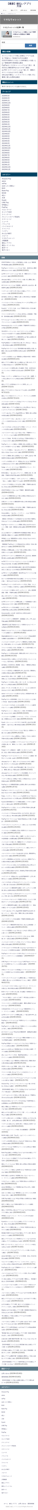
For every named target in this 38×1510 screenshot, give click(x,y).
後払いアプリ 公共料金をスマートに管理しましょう (17, 384)
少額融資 (5, 240)
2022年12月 (6, 167)
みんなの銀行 (7, 233)
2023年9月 (6, 150)
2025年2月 (6, 122)
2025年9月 (6, 105)
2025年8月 (6, 107)
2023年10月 (6, 148)
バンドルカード (7, 226)
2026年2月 (6, 98)
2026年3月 (6, 95)
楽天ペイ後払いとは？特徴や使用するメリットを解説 (17, 1204)
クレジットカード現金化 (11, 217)
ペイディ (5, 231)
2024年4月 (6, 138)
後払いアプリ (14, 10)
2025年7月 (6, 110)
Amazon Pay (6, 178)
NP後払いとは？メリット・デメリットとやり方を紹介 (18, 1215)
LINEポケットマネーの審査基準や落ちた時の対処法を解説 (19, 501)
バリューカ (6, 224)
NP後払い (5, 205)
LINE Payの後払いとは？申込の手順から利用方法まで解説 (19, 1198)
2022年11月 (6, 169)
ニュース (5, 221)
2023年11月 (6, 145)
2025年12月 (6, 103)
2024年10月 (6, 131)
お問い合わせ (23, 10)
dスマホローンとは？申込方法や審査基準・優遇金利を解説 (19, 1032)
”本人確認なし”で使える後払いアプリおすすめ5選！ (17, 1315)
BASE (4, 193)
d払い (4, 195)
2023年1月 (6, 164)
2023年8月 (6, 153)
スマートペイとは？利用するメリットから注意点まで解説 (19, 1146)
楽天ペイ (5, 247)
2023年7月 (6, 155)
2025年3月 (6, 119)
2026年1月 (6, 100)
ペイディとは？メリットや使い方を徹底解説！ (15, 1129)
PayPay (4, 207)
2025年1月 (6, 124)
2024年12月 (6, 126)
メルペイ (5, 236)
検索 (3, 42)
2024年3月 (6, 141)
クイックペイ (7, 214)
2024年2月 (6, 143)
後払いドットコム (8, 245)
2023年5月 (6, 160)
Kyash (4, 200)
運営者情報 (33, 10)
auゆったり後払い (8, 186)
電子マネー (6, 250)
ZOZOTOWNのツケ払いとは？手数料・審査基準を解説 (18, 490)
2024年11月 (6, 129)
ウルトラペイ (7, 209)
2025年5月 (6, 114)
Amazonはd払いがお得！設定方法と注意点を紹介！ (17, 613)
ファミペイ (6, 228)
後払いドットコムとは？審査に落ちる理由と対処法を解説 (19, 1164)
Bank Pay (5, 190)
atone (4, 181)
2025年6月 (6, 112)
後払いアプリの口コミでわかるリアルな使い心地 (16, 390)
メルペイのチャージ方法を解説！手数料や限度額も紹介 (18, 919)
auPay (4, 183)
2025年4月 (6, 117)
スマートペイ (7, 219)
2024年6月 (6, 134)
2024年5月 (6, 136)
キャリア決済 (7, 212)
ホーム (4, 10)
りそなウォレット (8, 238)
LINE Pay (5, 202)
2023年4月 (6, 162)
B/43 (3, 188)
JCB (3, 197)
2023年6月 (6, 157)
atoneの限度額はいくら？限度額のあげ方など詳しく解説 (18, 1187)
